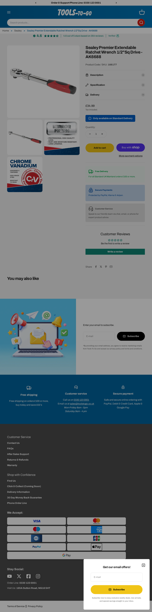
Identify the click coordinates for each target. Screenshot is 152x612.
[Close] (143, 565)
